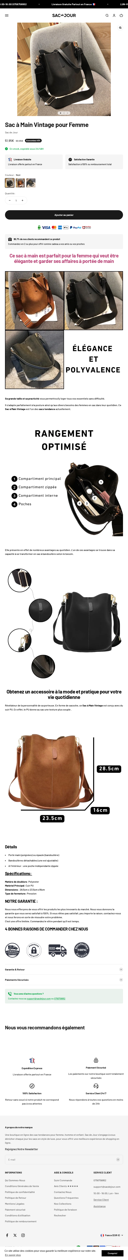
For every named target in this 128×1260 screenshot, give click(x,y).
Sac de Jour (11, 132)
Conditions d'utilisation (17, 1215)
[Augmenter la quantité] (22, 200)
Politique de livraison (65, 1209)
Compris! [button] (112, 1253)
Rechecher (60, 1215)
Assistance (100, 1206)
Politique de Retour (15, 1197)
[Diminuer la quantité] (9, 200)
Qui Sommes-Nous (15, 1180)
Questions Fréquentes (66, 1197)
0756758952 (59, 998)
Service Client (101, 1199)
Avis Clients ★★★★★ (66, 1186)
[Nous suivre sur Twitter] (15, 1235)
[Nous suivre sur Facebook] (7, 1235)
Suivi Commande (63, 1180)
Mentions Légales (14, 1203)
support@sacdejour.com (39, 998)
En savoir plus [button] (13, 1255)
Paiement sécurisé (15, 1209)
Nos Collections (62, 1203)
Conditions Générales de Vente (22, 1186)
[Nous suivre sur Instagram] (23, 1235)
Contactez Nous (62, 1191)
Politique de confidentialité (20, 1191)
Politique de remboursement (21, 1221)
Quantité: (10, 193)
